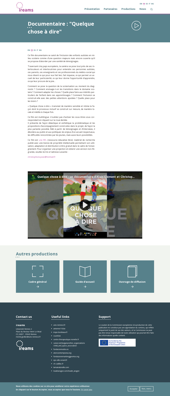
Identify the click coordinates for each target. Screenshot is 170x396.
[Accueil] (24, 6)
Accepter (134, 388)
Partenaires (110, 8)
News (142, 8)
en (141, 3)
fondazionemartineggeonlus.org (66, 356)
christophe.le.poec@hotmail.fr (42, 157)
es (147, 3)
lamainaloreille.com (61, 367)
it (149, 3)
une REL (43, 140)
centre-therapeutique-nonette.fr (66, 339)
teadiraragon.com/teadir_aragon (66, 371)
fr (144, 3)
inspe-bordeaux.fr (60, 332)
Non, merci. (147, 389)
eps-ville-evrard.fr (60, 360)
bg (152, 3)
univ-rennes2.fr (59, 325)
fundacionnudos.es (61, 349)
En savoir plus (86, 389)
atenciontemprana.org (62, 353)
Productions (128, 8)
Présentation (92, 8)
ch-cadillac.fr (58, 364)
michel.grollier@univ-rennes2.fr (28, 337)
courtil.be (57, 336)
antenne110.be (59, 328)
